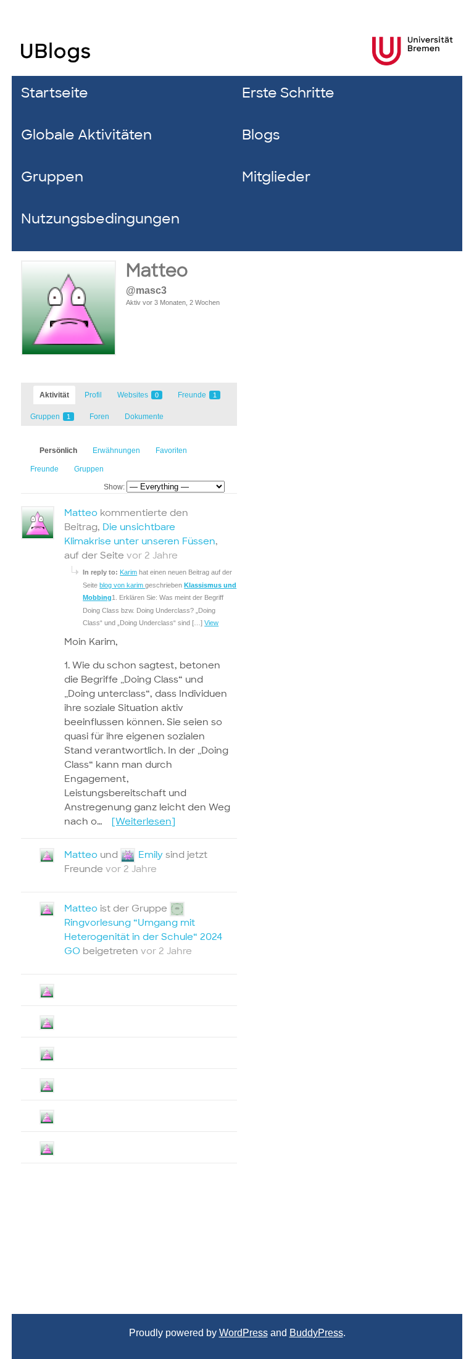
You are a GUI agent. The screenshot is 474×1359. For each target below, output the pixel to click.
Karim (128, 572)
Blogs (261, 135)
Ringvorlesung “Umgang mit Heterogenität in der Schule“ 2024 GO (143, 936)
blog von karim (122, 585)
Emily (150, 855)
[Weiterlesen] (143, 821)
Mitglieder (276, 177)
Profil (93, 395)
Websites (138, 395)
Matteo (157, 270)
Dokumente (144, 416)
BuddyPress (316, 1333)
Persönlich (58, 450)
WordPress (243, 1333)
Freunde (197, 395)
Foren (99, 416)
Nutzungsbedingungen (100, 219)
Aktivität (54, 395)
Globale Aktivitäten (86, 135)
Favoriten (171, 450)
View (211, 622)
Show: (114, 487)
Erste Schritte (288, 93)
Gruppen (52, 177)
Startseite (54, 93)
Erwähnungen (116, 450)
